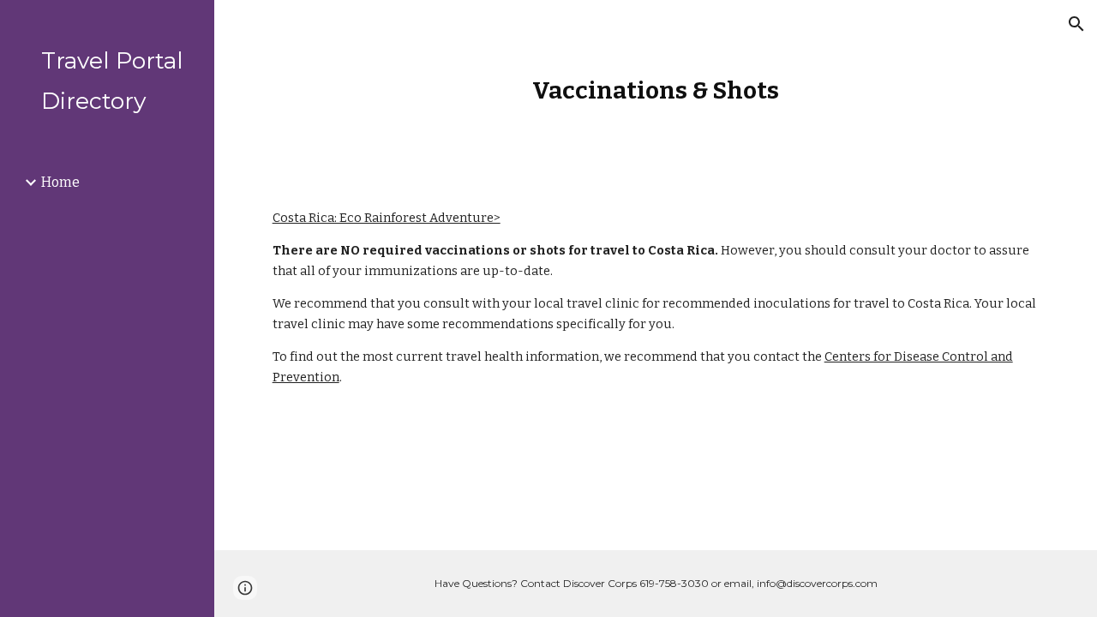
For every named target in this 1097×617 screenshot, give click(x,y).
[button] (1076, 24)
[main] (655, 90)
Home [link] (60, 182)
